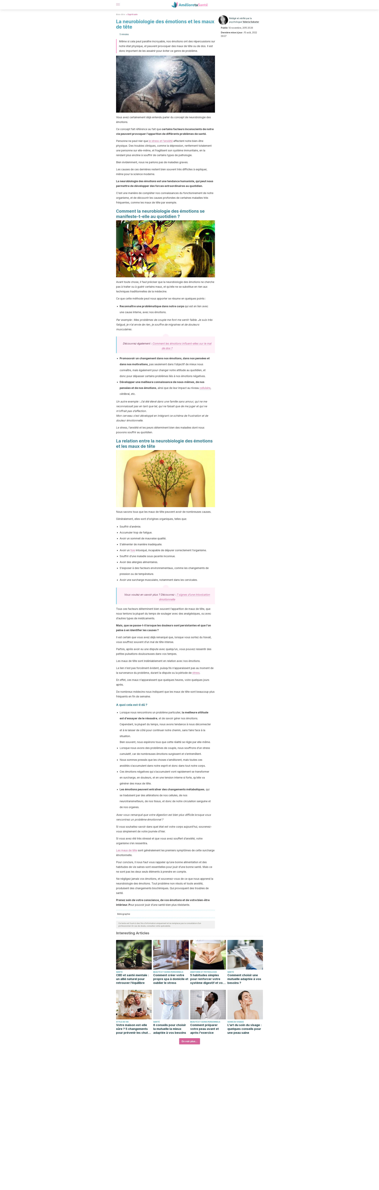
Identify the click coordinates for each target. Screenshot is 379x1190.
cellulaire (205, 387)
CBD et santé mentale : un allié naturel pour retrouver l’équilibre (132, 979)
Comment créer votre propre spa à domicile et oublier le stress (170, 979)
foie (132, 550)
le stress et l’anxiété (161, 140)
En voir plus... (189, 1041)
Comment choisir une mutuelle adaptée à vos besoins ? (244, 979)
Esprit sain (133, 14)
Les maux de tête (126, 850)
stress (196, 672)
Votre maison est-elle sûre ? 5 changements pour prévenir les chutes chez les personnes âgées (133, 1029)
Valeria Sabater (251, 22)
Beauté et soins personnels (168, 972)
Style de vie (122, 1022)
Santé (119, 972)
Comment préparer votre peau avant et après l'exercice (204, 1028)
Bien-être (120, 14)
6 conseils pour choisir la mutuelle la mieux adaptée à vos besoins (169, 1028)
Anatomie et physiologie (203, 972)
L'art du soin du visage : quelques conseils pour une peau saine (244, 1028)
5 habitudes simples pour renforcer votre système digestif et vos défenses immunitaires (207, 979)
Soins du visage (235, 1022)
